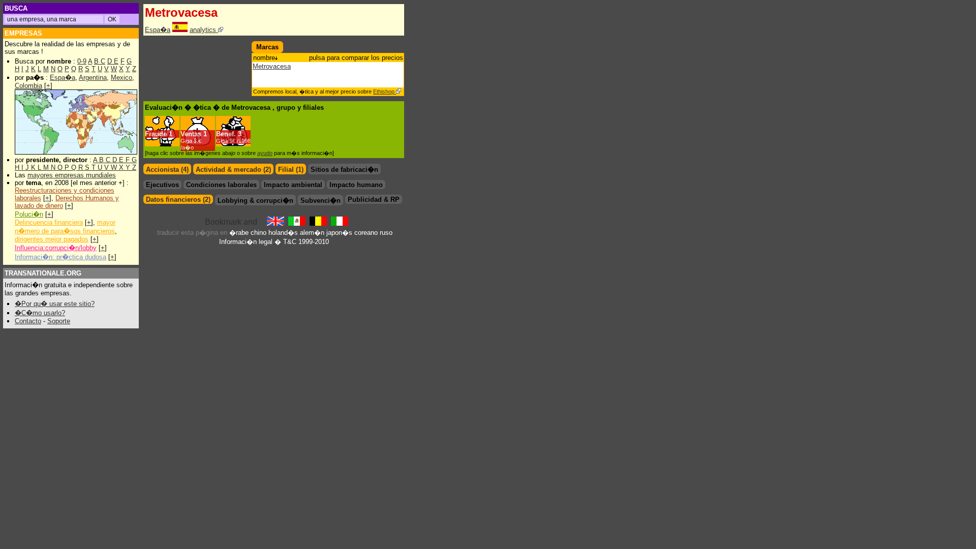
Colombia (28, 85)
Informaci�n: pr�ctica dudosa (60, 257)
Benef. (226, 134)
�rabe (239, 232)
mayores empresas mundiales (71, 175)
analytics (204, 30)
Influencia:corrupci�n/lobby (56, 248)
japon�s (339, 232)
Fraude (156, 134)
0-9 (81, 61)
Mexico (121, 77)
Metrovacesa (272, 66)
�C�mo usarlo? (40, 313)
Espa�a (62, 77)
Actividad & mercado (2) (233, 169)
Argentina (93, 77)
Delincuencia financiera (49, 222)
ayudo (264, 153)
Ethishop (384, 91)
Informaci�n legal (245, 242)
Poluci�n (29, 214)
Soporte (58, 321)
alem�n (312, 232)
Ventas (190, 134)
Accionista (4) (167, 169)
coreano (366, 232)
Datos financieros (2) (178, 199)
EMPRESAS (23, 33)
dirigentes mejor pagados (51, 239)
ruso (386, 232)
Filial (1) (290, 169)
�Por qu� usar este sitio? (55, 304)
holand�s (283, 232)
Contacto (28, 321)
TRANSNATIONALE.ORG (43, 273)
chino (258, 232)
